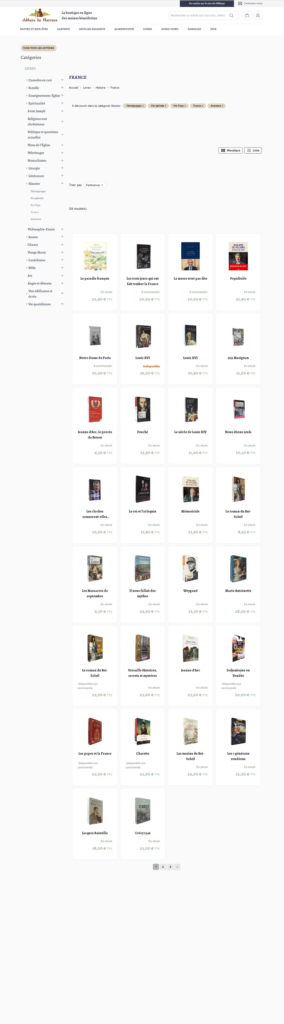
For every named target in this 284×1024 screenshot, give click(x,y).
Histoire (100, 87)
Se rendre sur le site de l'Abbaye (207, 3)
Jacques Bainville (95, 833)
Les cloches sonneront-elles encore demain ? (94, 516)
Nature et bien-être (34, 29)
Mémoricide (190, 511)
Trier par (75, 185)
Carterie (63, 29)
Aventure (36, 219)
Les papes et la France (94, 753)
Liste (256, 150)
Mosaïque (233, 150)
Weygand (190, 590)
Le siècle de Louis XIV (190, 432)
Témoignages (38, 191)
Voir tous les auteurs (38, 48)
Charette (142, 753)
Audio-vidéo (170, 29)
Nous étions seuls (238, 432)
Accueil (73, 87)
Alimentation (124, 29)
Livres (147, 29)
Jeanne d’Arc (190, 670)
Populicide (238, 278)
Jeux (213, 29)
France (35, 212)
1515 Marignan (238, 357)
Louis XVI (142, 357)
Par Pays (35, 205)
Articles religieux (92, 29)
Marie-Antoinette (238, 590)
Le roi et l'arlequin (142, 511)
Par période (37, 198)
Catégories (31, 57)
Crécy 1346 (143, 833)
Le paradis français (94, 278)
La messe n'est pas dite (190, 278)
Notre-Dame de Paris (95, 357)
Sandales (194, 29)
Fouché (142, 432)
